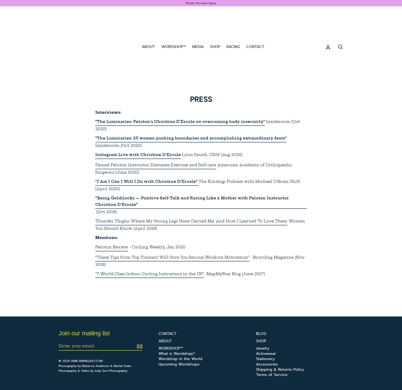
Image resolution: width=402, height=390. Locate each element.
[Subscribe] (139, 346)
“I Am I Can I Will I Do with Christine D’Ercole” (146, 181)
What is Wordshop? (176, 353)
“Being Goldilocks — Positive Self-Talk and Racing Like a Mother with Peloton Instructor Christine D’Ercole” (192, 201)
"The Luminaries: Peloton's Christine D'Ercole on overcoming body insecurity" (180, 121)
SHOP (215, 47)
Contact (255, 47)
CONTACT (167, 333)
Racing (233, 47)
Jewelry (262, 348)
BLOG (261, 333)
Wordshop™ (173, 47)
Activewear (266, 353)
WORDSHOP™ (170, 348)
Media (198, 47)
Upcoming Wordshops (179, 364)
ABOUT (165, 341)
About (148, 47)
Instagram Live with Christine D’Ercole (138, 154)
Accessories (267, 364)
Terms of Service (271, 374)
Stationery (265, 359)
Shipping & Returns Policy (280, 369)
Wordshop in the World (180, 359)
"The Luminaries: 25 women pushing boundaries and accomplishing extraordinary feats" (191, 138)
